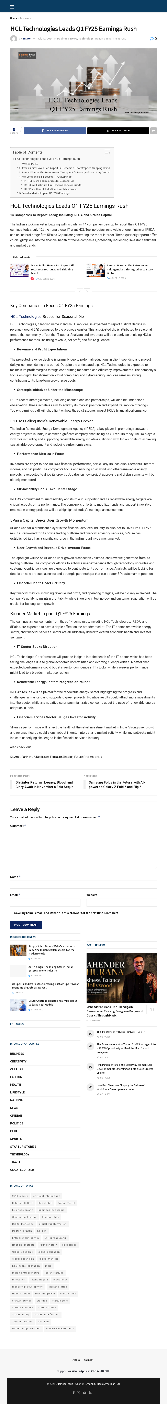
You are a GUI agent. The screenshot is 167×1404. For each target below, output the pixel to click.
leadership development (27, 1286)
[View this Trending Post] (32, 279)
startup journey (21, 1300)
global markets (48, 1259)
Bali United (45, 1203)
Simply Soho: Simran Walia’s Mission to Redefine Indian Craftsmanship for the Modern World (52, 950)
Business (25, 18)
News (73, 38)
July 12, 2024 (45, 38)
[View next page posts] (87, 291)
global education (49, 1252)
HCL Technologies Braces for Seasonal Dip (51, 180)
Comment (18, 826)
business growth (22, 1210)
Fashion (16, 1077)
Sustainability (20, 1314)
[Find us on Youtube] (84, 1392)
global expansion (23, 1259)
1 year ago (36, 959)
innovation (18, 1279)
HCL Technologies (26, 316)
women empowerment (26, 1328)
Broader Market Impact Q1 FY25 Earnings (45, 193)
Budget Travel (66, 1203)
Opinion (16, 1115)
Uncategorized (22, 1169)
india (48, 1266)
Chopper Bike (50, 1217)
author (26, 38)
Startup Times (47, 1307)
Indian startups (54, 1273)
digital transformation (53, 1224)
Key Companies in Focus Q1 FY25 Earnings (46, 176)
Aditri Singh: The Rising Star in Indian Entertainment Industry (51, 968)
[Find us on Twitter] (78, 1392)
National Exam (21, 1293)
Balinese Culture (22, 1203)
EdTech (42, 1231)
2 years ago (36, 1010)
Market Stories (58, 1286)
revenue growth (45, 1293)
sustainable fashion (46, 1314)
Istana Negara (39, 1279)
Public (15, 1131)
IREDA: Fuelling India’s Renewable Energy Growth (54, 185)
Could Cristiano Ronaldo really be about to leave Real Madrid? (53, 1002)
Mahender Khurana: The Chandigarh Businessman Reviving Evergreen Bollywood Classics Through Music (115, 1011)
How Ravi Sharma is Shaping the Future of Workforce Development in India (121, 1087)
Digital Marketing (23, 1224)
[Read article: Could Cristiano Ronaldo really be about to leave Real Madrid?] (18, 1005)
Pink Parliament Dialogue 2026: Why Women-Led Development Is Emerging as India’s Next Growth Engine (125, 1068)
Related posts (30, 163)
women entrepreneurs (60, 1328)
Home (13, 18)
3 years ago (36, 976)
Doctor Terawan (22, 1231)
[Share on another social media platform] (153, 130)
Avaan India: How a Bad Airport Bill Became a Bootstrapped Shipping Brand (66, 168)
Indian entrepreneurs (25, 1273)
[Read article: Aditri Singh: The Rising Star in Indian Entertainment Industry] (18, 971)
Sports (16, 1138)
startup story (60, 1300)
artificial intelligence (46, 1196)
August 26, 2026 (46, 279)
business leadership (51, 1210)
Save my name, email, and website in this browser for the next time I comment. (66, 913)
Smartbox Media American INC (103, 1384)
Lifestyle (17, 1092)
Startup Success (22, 1307)
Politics (16, 1123)
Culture (16, 1069)
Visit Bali (43, 1321)
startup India (68, 1293)
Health (15, 1084)
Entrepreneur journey (25, 1238)
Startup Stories (23, 1146)
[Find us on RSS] (90, 1392)
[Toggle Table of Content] (105, 152)
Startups (42, 1300)
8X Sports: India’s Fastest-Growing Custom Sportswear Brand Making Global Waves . (45, 985)
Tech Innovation (22, 1321)
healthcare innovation (26, 1266)
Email (15, 895)
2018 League (20, 1196)
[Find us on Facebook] (74, 1392)
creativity (18, 1061)
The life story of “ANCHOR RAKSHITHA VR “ (121, 1032)
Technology (85, 38)
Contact (88, 1359)
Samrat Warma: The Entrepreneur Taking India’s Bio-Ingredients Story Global (66, 172)
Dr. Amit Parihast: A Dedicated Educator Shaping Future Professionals (56, 757)
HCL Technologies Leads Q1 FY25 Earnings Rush (47, 159)
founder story (48, 1245)
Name (15, 877)
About (76, 1359)
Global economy (22, 1252)
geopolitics (69, 1245)
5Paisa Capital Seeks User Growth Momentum (53, 189)
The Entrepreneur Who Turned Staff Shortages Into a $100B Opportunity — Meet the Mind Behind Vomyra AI (126, 1048)
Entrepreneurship (56, 1238)
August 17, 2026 (117, 278)
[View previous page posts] (80, 291)
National (17, 1100)
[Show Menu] (25, 6)
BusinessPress (64, 1384)
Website (92, 895)
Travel (15, 1162)
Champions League (24, 1217)
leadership (60, 1279)
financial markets (23, 1245)
